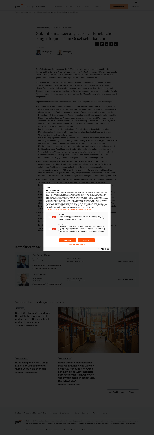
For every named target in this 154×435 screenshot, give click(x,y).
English (48, 187)
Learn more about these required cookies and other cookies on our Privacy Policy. (69, 210)
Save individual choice (77, 244)
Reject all (86, 240)
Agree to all (68, 240)
